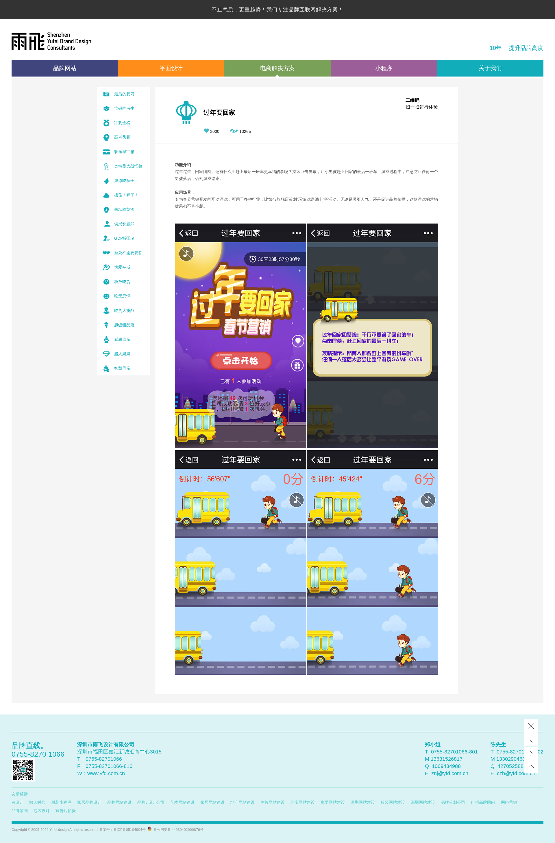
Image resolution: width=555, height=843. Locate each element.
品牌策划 (20, 810)
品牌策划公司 (453, 802)
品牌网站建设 (119, 802)
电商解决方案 (277, 68)
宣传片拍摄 (66, 810)
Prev (531, 739)
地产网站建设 (242, 802)
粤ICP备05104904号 (129, 830)
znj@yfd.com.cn (449, 773)
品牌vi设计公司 (150, 802)
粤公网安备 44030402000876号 (178, 830)
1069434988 (446, 766)
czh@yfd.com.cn (516, 773)
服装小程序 (61, 802)
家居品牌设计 (89, 802)
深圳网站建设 (363, 802)
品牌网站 (64, 68)
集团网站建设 (333, 802)
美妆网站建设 (272, 802)
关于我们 (490, 68)
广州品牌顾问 (483, 802)
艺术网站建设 (182, 802)
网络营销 (509, 802)
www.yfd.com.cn (106, 773)
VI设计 (17, 802)
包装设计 (42, 810)
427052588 (510, 766)
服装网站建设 (393, 802)
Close (531, 726)
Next (531, 753)
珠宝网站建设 (303, 802)
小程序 (384, 68)
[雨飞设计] (51, 41)
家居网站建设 (212, 802)
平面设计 (171, 68)
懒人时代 (37, 802)
